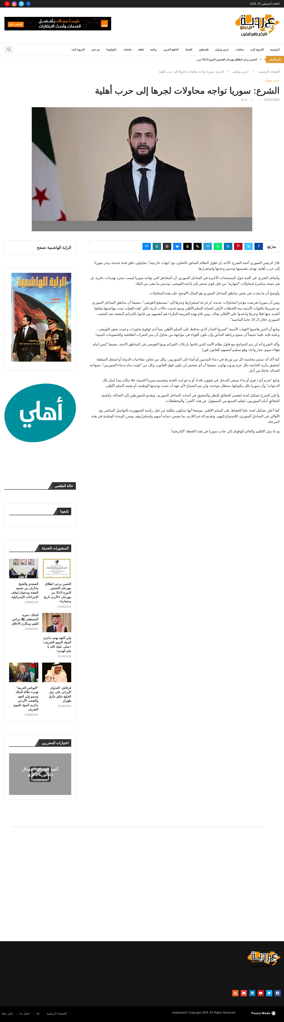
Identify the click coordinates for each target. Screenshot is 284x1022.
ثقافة (141, 49)
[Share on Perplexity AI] (157, 246)
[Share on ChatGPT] (167, 246)
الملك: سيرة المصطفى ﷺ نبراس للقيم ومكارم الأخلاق (25, 619)
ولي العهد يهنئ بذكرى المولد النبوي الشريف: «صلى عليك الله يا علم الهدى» (57, 644)
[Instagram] (14, 3)
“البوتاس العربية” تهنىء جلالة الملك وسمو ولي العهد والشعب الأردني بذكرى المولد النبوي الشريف (25, 698)
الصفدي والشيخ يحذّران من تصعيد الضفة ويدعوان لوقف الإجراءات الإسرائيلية (24, 590)
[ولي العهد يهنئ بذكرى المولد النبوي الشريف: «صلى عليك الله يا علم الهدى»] (56, 622)
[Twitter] (21, 3)
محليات (239, 49)
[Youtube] (7, 3)
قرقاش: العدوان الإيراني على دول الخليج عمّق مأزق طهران (60, 694)
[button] (260, 59)
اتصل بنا (25, 1013)
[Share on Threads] (187, 246)
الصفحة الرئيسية (269, 71)
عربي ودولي (222, 49)
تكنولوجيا (111, 49)
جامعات (127, 49)
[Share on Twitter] (248, 246)
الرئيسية (275, 49)
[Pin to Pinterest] (238, 246)
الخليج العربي (171, 49)
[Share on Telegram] (207, 246)
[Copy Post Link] (197, 246)
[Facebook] (28, 3)
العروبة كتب (257, 49)
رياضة (153, 49)
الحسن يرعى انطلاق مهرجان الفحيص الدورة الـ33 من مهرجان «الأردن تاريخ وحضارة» (57, 592)
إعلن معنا (7, 1013)
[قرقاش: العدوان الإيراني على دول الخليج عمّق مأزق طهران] (56, 672)
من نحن (95, 49)
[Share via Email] (146, 246)
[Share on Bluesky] (177, 246)
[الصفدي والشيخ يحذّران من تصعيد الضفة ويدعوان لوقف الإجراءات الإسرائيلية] (23, 568)
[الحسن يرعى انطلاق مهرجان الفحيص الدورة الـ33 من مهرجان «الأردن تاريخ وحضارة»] (56, 568)
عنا (38, 1013)
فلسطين (204, 49)
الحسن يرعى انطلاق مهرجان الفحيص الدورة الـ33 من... (226, 59)
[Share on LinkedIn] (228, 246)
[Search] (8, 49)
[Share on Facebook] (258, 246)
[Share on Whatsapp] (218, 246)
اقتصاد (188, 49)
